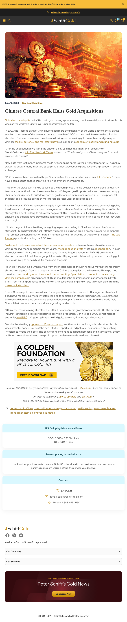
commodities (41, 408)
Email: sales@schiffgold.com (66, 496)
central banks (18, 408)
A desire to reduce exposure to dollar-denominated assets (39, 245)
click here (85, 387)
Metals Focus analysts (70, 248)
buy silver (87, 396)
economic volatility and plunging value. (97, 141)
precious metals (46, 412)
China (29, 408)
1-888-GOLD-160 (65, 12)
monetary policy (27, 412)
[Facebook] (7, 535)
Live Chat (66, 490)
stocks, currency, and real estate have (36, 141)
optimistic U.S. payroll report (47, 324)
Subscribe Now (63, 593)
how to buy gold (67, 396)
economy (54, 408)
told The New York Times (39, 152)
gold (79, 408)
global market (68, 408)
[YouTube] (21, 535)
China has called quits (17, 120)
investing (87, 408)
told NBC (22, 317)
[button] (63, 551)
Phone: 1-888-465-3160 (66, 502)
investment (100, 408)
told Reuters (104, 177)
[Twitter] (14, 535)
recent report (102, 248)
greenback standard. (17, 285)
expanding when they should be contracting (44, 274)
